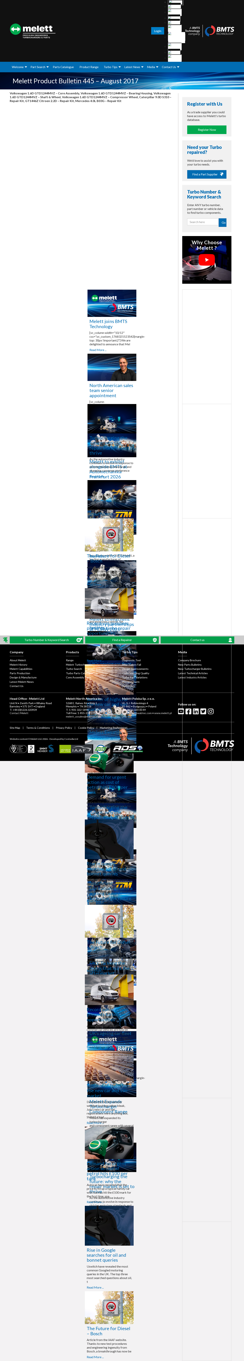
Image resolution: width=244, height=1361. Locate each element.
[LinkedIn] (196, 712)
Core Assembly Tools (78, 677)
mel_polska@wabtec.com (137, 713)
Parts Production (20, 673)
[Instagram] (211, 712)
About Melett (18, 660)
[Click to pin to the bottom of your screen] (5, 640)
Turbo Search (74, 668)
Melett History (18, 664)
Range (70, 660)
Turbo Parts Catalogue (79, 673)
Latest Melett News (22, 681)
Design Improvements (135, 668)
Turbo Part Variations (135, 677)
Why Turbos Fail (131, 664)
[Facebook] (188, 712)
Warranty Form (131, 681)
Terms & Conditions (38, 727)
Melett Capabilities (21, 668)
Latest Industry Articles (192, 677)
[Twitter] (203, 712)
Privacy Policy (64, 727)
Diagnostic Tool (131, 660)
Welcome (18, 67)
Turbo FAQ (128, 686)
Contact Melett (19, 713)
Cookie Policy (86, 727)
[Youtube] (181, 712)
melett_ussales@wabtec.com (83, 716)
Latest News (132, 67)
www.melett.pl (163, 713)
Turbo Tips (110, 67)
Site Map (15, 727)
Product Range (89, 67)
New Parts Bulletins (190, 664)
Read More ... (95, 350)
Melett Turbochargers (79, 664)
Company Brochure (189, 660)
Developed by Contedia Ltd (63, 739)
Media (151, 67)
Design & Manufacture (23, 677)
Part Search (37, 67)
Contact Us (169, 67)
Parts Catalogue (63, 67)
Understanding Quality (135, 673)
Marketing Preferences (114, 727)
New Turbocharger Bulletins (195, 668)
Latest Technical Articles (193, 673)
